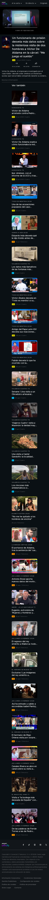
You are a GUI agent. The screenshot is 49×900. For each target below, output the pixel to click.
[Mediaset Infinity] (4, 3)
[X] (46, 845)
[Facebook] (23, 845)
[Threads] (35, 845)
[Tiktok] (29, 845)
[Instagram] (40, 845)
